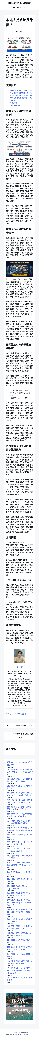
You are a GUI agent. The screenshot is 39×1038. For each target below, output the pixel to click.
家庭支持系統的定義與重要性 (21, 90)
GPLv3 (31, 1035)
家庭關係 (24, 714)
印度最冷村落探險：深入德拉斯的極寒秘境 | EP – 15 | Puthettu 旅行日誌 (19, 865)
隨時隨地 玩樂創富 (19, 3)
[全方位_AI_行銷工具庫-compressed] (19, 148)
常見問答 (13, 103)
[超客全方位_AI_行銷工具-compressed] (19, 44)
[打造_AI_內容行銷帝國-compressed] (19, 268)
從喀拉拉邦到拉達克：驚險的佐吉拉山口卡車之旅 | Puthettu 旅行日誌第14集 (19, 902)
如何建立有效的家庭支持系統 (21, 95)
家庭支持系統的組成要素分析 (21, 93)
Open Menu (20, 7)
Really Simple (17, 1035)
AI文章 (17, 714)
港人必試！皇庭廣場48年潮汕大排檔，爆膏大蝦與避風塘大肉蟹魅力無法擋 (19, 912)
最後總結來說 (15, 105)
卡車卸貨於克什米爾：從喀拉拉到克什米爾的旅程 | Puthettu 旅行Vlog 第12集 (19, 970)
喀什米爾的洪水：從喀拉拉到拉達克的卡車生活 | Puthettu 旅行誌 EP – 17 (20, 772)
